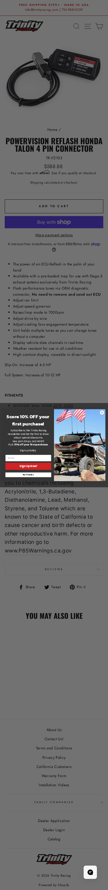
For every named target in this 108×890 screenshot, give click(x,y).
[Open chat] (90, 872)
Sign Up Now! (28, 466)
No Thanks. (28, 474)
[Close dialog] (102, 412)
